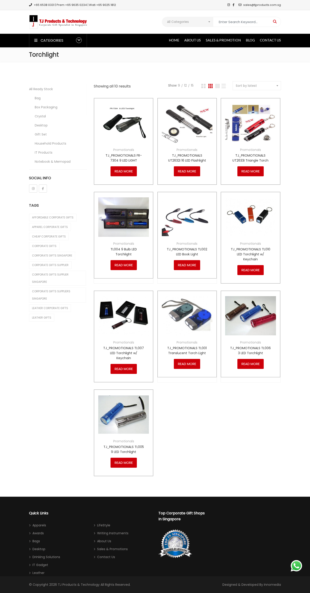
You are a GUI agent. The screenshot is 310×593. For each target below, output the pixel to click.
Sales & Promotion (223, 40)
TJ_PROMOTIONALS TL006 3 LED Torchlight (250, 350)
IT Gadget (40, 565)
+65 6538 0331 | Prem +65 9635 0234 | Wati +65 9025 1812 (75, 5)
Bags (36, 541)
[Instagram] (33, 188)
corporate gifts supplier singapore (50, 278)
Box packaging (46, 107)
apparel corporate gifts (50, 227)
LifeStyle (103, 525)
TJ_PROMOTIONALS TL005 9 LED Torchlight (123, 449)
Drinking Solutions (46, 557)
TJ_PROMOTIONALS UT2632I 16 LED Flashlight (187, 158)
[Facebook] (43, 188)
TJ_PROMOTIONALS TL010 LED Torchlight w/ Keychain (250, 254)
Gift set (41, 134)
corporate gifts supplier (50, 265)
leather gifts (41, 317)
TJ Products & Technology (79, 584)
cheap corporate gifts (49, 236)
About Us (192, 40)
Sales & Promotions (112, 549)
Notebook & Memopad (53, 161)
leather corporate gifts (50, 308)
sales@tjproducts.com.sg (262, 5)
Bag (38, 98)
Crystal (40, 116)
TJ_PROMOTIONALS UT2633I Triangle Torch (250, 158)
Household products (50, 143)
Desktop (41, 125)
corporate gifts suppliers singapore (51, 294)
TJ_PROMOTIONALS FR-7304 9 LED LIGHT (124, 158)
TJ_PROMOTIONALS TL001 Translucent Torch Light (187, 350)
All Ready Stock (41, 89)
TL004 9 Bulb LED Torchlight (124, 252)
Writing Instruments (112, 533)
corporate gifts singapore (52, 255)
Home (174, 40)
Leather (38, 573)
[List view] (223, 86)
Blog (250, 40)
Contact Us (270, 40)
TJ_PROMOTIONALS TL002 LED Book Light (187, 252)
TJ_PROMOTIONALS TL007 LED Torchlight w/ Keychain (123, 353)
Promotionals (123, 150)
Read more (124, 171)
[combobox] (187, 22)
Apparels (39, 525)
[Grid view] (203, 86)
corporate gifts (44, 246)
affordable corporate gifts (53, 217)
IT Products (43, 152)
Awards (38, 533)
